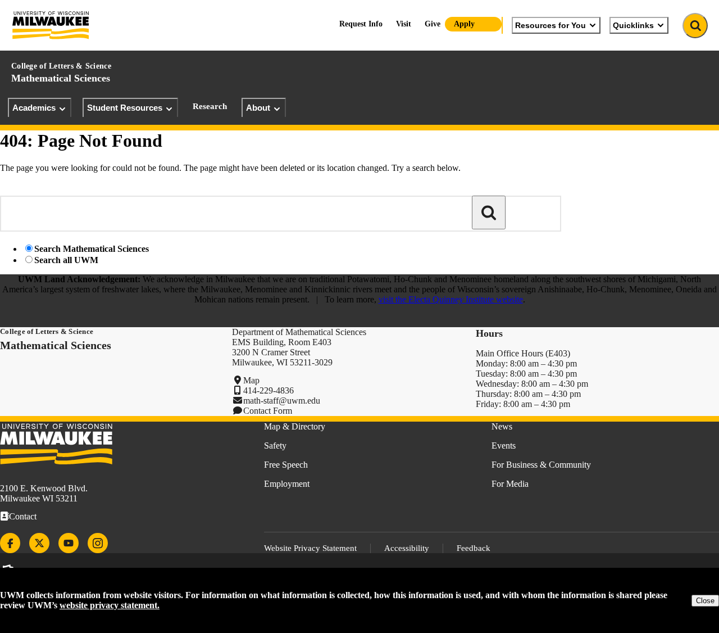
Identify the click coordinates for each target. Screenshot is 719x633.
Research (210, 106)
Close (705, 600)
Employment (287, 484)
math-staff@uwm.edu (281, 400)
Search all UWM (66, 260)
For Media (510, 484)
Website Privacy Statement (310, 548)
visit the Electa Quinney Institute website (451, 299)
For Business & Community (541, 464)
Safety (275, 445)
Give (432, 24)
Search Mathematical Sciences (91, 249)
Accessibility (406, 548)
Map (251, 380)
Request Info (361, 24)
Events (504, 445)
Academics (34, 107)
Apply (464, 24)
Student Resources (124, 107)
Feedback (473, 548)
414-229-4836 (268, 390)
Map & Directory (294, 426)
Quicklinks (633, 25)
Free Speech (286, 464)
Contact (23, 516)
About (258, 107)
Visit (403, 24)
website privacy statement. (110, 605)
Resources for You (550, 25)
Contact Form (267, 410)
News (502, 426)
